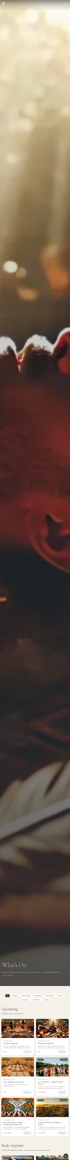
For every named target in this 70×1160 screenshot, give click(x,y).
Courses (46, 1000)
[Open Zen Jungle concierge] (66, 1156)
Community (36, 1000)
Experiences (25, 1000)
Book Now (27, 1051)
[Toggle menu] (66, 3)
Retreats (15, 995)
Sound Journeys (26, 995)
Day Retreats (50, 995)
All (7, 995)
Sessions (60, 995)
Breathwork (38, 995)
